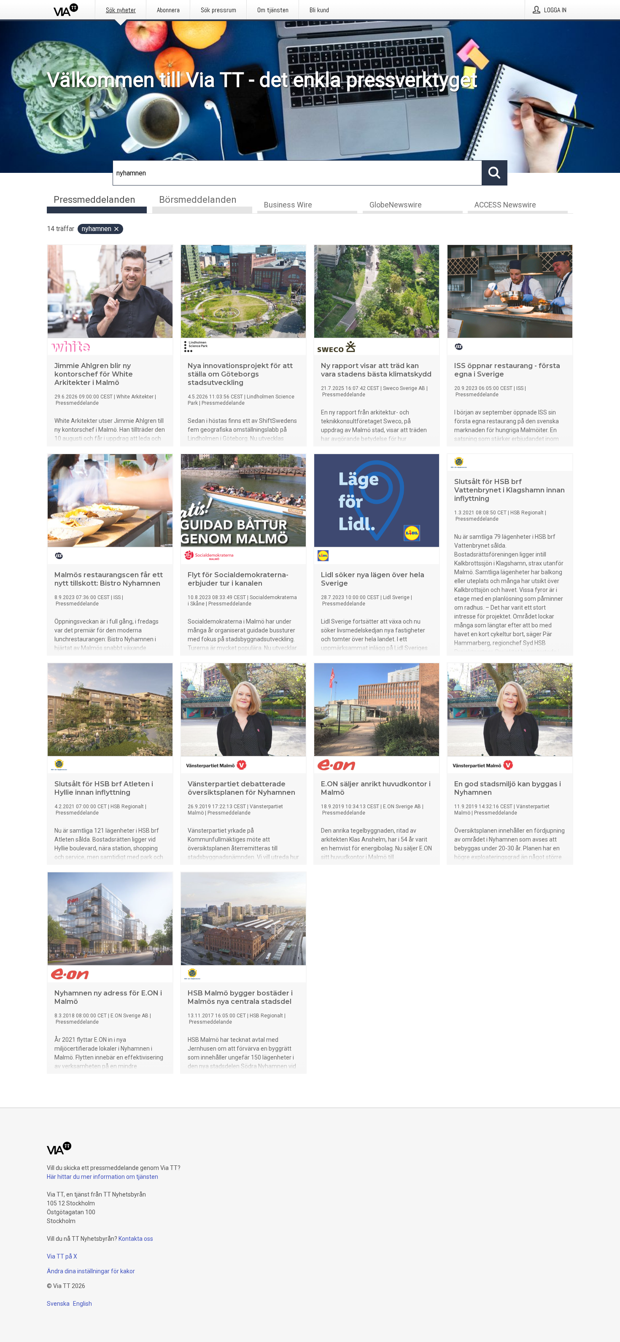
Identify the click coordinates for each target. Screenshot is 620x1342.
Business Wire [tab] (288, 205)
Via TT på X (62, 1256)
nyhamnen (96, 229)
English (82, 1303)
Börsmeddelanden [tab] (198, 199)
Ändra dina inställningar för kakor (91, 1271)
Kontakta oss (136, 1238)
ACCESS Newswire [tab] (505, 205)
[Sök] (494, 173)
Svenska (58, 1303)
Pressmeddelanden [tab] (94, 199)
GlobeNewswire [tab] (395, 205)
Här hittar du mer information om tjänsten (102, 1176)
